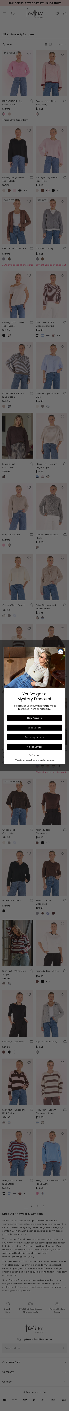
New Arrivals (34, 717)
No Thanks (34, 754)
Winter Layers (34, 746)
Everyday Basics (34, 737)
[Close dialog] (60, 651)
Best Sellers (34, 727)
